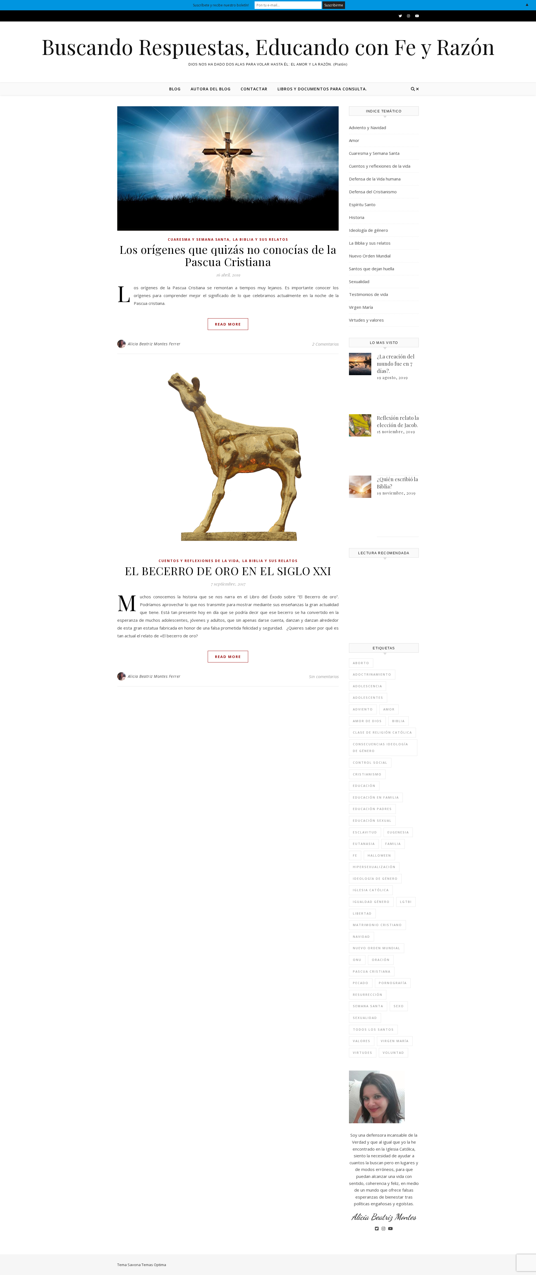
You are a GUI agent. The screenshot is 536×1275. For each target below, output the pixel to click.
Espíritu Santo (362, 204)
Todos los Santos (373, 1029)
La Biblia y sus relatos (260, 239)
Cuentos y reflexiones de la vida (199, 560)
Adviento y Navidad (367, 127)
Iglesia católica (371, 890)
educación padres (372, 809)
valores (361, 1041)
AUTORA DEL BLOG (211, 88)
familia (393, 844)
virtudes (362, 1052)
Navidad (361, 936)
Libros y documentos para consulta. (322, 88)
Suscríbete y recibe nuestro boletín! (221, 5)
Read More (228, 324)
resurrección (367, 994)
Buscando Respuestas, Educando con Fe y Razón (268, 46)
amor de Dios (367, 721)
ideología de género (375, 878)
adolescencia (367, 686)
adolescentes (368, 697)
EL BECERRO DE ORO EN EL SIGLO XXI (228, 570)
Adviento (363, 709)
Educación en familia (376, 797)
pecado (360, 983)
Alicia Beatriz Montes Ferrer (154, 343)
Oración (381, 960)
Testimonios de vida (368, 294)
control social (370, 762)
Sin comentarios (324, 676)
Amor (354, 140)
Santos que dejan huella (371, 268)
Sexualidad (359, 281)
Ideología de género (368, 230)
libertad (362, 913)
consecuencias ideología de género (380, 747)
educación (364, 786)
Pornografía (393, 983)
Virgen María (361, 307)
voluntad (393, 1052)
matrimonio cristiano (377, 925)
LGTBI (406, 902)
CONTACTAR (254, 88)
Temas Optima (154, 1264)
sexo (399, 1006)
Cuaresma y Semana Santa (198, 239)
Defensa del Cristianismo (373, 191)
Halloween (379, 855)
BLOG (175, 88)
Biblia (398, 721)
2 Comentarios (325, 344)
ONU (357, 960)
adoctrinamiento (372, 674)
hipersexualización (374, 867)
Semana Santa (368, 1006)
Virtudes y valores (366, 320)
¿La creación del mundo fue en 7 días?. (396, 363)
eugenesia (398, 832)
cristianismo (367, 774)
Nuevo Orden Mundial (370, 256)
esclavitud (365, 832)
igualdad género (371, 902)
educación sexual (372, 820)
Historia (356, 217)
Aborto (361, 663)
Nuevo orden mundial (376, 948)
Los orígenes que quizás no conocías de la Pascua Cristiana (228, 255)
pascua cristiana (372, 971)
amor (389, 709)
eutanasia (364, 844)
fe (355, 855)
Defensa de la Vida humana (375, 179)
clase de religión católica (382, 732)
